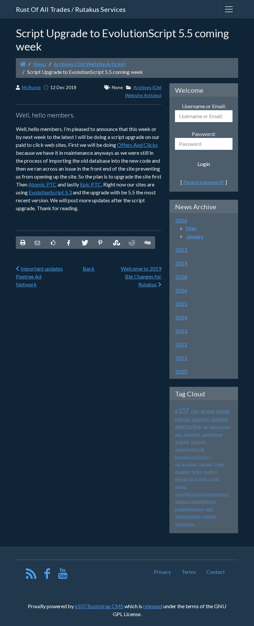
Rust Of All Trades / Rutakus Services (71, 9)
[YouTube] (63, 575)
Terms (189, 572)
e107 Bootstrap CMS (99, 606)
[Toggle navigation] (229, 9)
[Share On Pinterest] (100, 242)
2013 (181, 331)
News (39, 64)
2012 (181, 344)
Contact (215, 572)
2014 (181, 317)
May (191, 228)
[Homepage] (23, 64)
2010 (181, 371)
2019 (181, 263)
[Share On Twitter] (84, 242)
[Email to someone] (37, 242)
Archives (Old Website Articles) (90, 64)
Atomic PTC (42, 184)
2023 (181, 250)
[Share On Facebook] (69, 242)
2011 (181, 358)
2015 (181, 304)
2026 (181, 220)
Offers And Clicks (137, 145)
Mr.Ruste (31, 87)
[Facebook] (47, 575)
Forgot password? (203, 182)
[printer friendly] (23, 242)
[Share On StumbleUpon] (116, 242)
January (194, 236)
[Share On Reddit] (131, 242)
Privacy (162, 572)
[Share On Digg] (147, 242)
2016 (181, 290)
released (152, 606)
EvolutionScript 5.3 (50, 192)
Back (89, 268)
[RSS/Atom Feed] (31, 575)
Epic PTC (90, 184)
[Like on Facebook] (53, 242)
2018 (181, 277)
